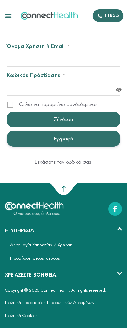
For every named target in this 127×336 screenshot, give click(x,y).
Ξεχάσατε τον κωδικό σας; (63, 162)
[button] (8, 16)
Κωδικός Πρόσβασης (36, 75)
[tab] (63, 230)
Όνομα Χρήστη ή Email (38, 46)
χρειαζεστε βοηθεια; (31, 275)
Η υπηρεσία (19, 230)
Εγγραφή (63, 138)
